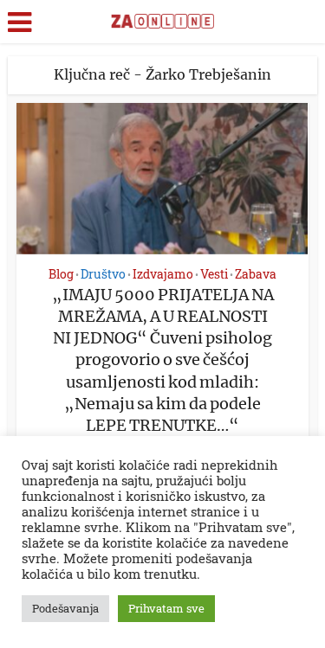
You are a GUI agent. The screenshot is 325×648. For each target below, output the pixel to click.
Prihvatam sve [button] (166, 608)
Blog (61, 274)
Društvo (103, 274)
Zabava (255, 274)
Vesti (214, 274)
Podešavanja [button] (65, 608)
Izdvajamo (163, 274)
